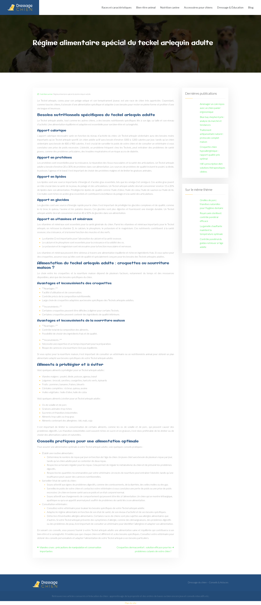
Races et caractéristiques (117, 7)
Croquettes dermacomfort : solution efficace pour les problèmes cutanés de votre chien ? (144, 549)
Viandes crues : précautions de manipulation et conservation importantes (70, 549)
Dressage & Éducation (230, 7)
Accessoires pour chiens (198, 7)
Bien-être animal (146, 7)
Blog (250, 7)
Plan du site (130, 603)
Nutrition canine (169, 7)
